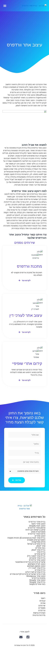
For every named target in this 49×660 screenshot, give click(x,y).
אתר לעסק (40, 546)
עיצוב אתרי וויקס (38, 524)
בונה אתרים (40, 548)
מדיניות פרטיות (39, 615)
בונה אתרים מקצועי (37, 584)
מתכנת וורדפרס (29, 266)
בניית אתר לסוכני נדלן (36, 556)
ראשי (43, 598)
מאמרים (41, 608)
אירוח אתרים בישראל (36, 544)
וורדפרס (41, 610)
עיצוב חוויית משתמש (36, 564)
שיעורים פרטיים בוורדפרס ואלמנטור (30, 562)
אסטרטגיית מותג (38, 532)
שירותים (41, 606)
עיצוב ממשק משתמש (36, 566)
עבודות (42, 601)
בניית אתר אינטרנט (37, 558)
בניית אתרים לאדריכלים (35, 572)
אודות (43, 603)
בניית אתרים (40, 570)
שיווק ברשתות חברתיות (35, 530)
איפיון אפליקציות (38, 542)
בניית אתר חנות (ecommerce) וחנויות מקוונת (26, 538)
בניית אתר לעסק (38, 550)
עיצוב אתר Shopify (37, 580)
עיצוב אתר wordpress (35, 576)
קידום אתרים (40, 554)
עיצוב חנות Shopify (37, 526)
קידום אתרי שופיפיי (27, 363)
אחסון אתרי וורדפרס (36, 528)
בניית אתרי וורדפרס (37, 522)
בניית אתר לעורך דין (37, 568)
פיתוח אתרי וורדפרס (36, 534)
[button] (5, 5)
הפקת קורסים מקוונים (36, 540)
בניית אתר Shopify (37, 582)
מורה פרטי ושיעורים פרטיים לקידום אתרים (27, 574)
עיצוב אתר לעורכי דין (25, 315)
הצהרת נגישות (39, 613)
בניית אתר (41, 552)
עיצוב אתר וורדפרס (37, 560)
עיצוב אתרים (40, 536)
